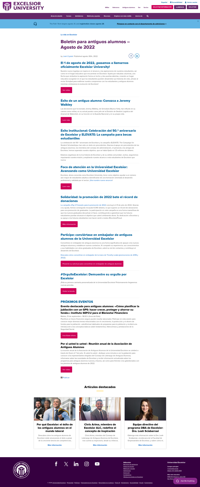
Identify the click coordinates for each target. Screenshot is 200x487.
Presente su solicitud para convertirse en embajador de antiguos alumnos (92, 263)
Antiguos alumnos (128, 7)
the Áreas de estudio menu (64, 15)
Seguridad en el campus (106, 483)
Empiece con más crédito (122, 16)
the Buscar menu (151, 15)
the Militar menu (110, 6)
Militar (107, 7)
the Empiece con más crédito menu (133, 15)
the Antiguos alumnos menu (136, 6)
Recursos (107, 16)
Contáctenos (127, 475)
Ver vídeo (66, 90)
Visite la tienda (68, 291)
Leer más (66, 120)
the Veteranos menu (121, 6)
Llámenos (180, 7)
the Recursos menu (112, 15)
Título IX (117, 483)
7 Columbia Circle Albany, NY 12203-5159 (174, 470)
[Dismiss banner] (198, 21)
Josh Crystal (68, 56)
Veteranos (115, 7)
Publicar (66, 377)
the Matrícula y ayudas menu (101, 15)
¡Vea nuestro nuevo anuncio (101, 180)
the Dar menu (142, 6)
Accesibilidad (177, 2)
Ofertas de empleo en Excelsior (133, 477)
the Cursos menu (73, 15)
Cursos (68, 16)
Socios (146, 7)
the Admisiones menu (85, 15)
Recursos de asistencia (130, 464)
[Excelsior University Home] (23, 6)
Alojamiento (125, 483)
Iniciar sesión (192, 2)
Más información (69, 224)
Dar (139, 7)
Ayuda (141, 483)
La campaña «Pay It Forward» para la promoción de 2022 (83, 205)
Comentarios (149, 483)
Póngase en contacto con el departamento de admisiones (141, 24)
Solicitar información (162, 7)
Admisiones (79, 16)
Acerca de (138, 16)
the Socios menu (149, 6)
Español (164, 2)
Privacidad (70, 483)
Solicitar (192, 7)
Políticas (77, 483)
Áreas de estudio (56, 16)
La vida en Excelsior (69, 34)
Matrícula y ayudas (93, 16)
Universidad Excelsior (59, 483)
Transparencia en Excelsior (89, 483)
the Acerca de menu (144, 15)
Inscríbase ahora (69, 335)
